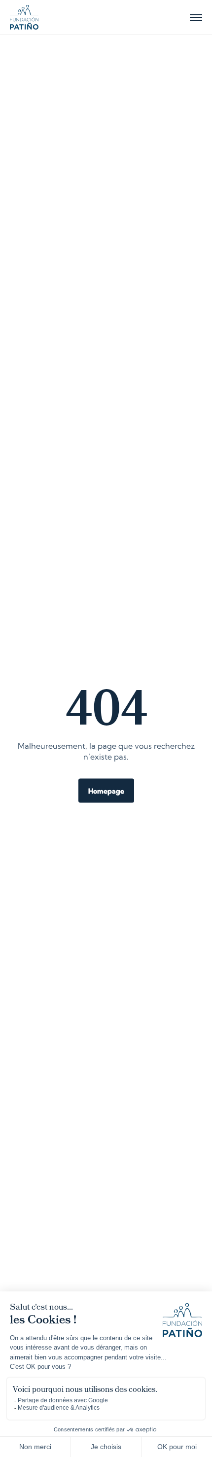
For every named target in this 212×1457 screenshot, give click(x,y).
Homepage (106, 792)
